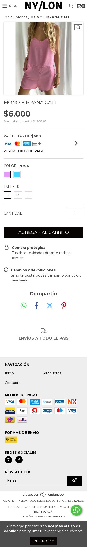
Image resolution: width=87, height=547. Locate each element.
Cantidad (13, 213)
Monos (21, 17)
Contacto (13, 383)
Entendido (43, 541)
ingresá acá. (43, 511)
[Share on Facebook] (36, 306)
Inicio (8, 17)
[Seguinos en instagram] (8, 459)
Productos (52, 373)
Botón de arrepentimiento (43, 516)
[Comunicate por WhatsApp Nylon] (76, 510)
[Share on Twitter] (49, 306)
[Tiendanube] (43, 496)
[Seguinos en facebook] (19, 459)
